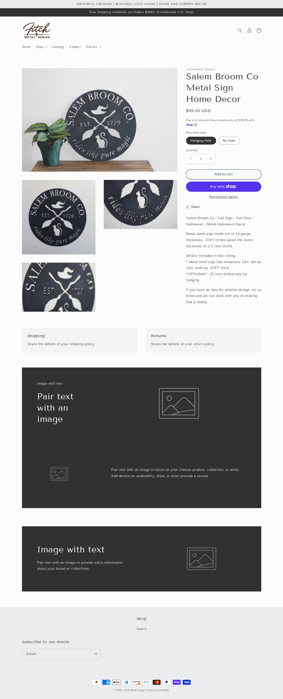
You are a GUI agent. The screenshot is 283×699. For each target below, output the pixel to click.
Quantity (192, 150)
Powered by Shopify (157, 690)
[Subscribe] (95, 654)
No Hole (229, 140)
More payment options (223, 196)
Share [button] (195, 206)
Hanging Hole (201, 140)
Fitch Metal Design (134, 690)
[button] (41, 47)
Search (141, 629)
